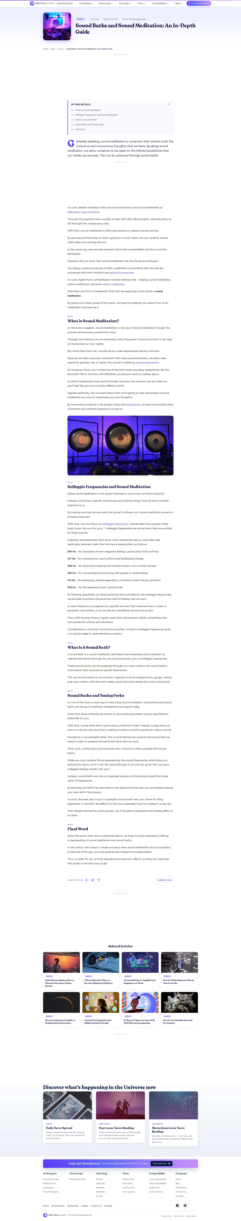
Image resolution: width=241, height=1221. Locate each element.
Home (45, 49)
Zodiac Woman (156, 1192)
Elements (100, 1188)
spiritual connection (122, 272)
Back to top (165, 880)
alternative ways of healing (84, 212)
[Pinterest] (185, 1205)
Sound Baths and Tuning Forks (89, 125)
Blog (53, 49)
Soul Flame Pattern (200, 3)
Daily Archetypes (51, 1192)
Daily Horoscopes (78, 1179)
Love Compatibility (157, 1179)
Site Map (179, 1196)
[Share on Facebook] (86, 880)
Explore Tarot (129, 1179)
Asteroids (100, 1183)
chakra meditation (113, 284)
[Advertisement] (120, 76)
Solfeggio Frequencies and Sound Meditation (96, 115)
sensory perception (147, 362)
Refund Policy (191, 1216)
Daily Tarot (127, 1183)
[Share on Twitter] (92, 880)
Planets (99, 1179)
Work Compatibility (158, 1183)
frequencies (133, 404)
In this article (81, 104)
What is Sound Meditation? (88, 110)
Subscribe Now (160, 1164)
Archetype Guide (51, 1179)
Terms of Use (179, 1216)
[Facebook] (177, 1205)
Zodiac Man (154, 1188)
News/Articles (58, 1206)
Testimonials (181, 1188)
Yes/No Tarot (129, 1188)
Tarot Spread (129, 1192)
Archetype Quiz (65, 3)
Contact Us (181, 1192)
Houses (99, 1196)
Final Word (80, 129)
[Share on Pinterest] (98, 880)
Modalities (100, 1192)
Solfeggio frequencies (116, 524)
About (178, 1179)
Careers (84, 1206)
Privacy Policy (167, 1216)
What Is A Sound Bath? (86, 120)
